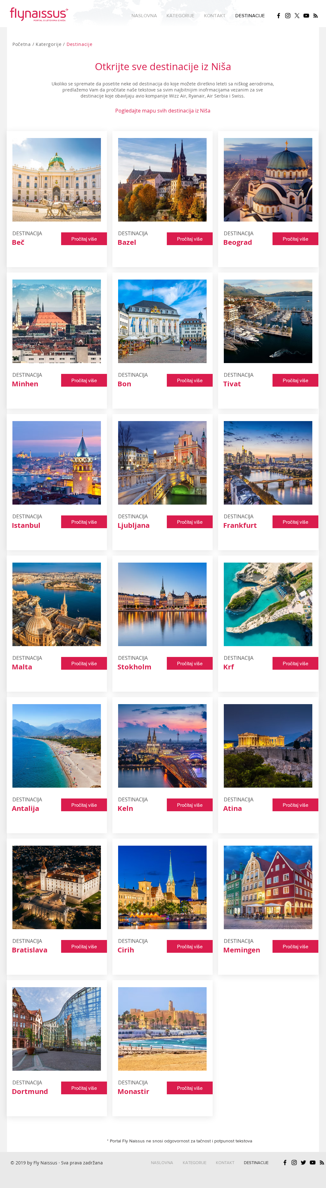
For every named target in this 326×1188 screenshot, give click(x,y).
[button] (180, 16)
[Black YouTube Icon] (306, 15)
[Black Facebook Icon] (278, 15)
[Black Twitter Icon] (303, 1162)
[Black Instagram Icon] (287, 15)
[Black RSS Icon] (315, 15)
